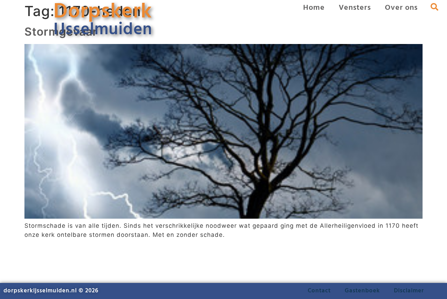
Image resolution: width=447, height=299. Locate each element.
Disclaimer (409, 291)
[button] (434, 7)
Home (314, 8)
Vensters (355, 8)
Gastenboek (362, 291)
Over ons (401, 8)
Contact (319, 291)
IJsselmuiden (102, 29)
